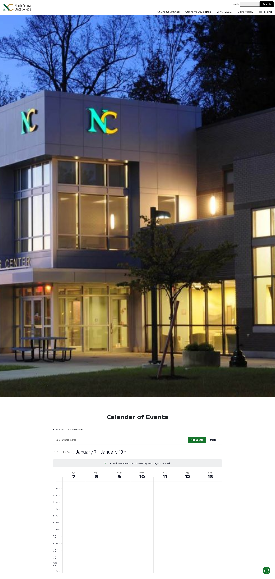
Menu (267, 11)
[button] (266, 570)
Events (56, 429)
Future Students (168, 11)
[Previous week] (54, 452)
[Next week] (58, 452)
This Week (67, 452)
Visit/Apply (245, 11)
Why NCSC (224, 11)
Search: (235, 4)
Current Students (198, 11)
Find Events (196, 440)
